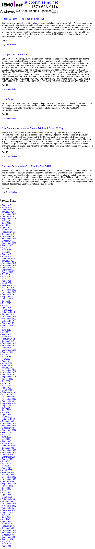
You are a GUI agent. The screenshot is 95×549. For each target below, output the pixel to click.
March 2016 (7, 230)
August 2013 (7, 299)
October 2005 (8, 508)
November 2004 (9, 533)
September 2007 (9, 457)
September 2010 (9, 377)
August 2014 (7, 272)
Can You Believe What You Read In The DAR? (26, 166)
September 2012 (9, 323)
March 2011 (7, 363)
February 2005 (8, 526)
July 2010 (6, 381)
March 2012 (7, 337)
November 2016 (9, 214)
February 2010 (8, 392)
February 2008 (8, 446)
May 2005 (6, 519)
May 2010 (6, 386)
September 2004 (9, 537)
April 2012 (6, 334)
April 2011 (6, 361)
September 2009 (9, 403)
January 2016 (8, 234)
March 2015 (7, 256)
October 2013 (8, 294)
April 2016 (6, 227)
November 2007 (9, 452)
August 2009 (7, 406)
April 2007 (6, 468)
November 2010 (9, 372)
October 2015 (8, 241)
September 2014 (9, 270)
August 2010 (7, 379)
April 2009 (6, 415)
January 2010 (8, 394)
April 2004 (6, 546)
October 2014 (8, 268)
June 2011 (6, 357)
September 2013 (9, 296)
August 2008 (7, 432)
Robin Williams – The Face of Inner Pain (23, 18)
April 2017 (6, 205)
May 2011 (6, 359)
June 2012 (6, 330)
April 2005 (6, 521)
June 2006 (6, 490)
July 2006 (6, 488)
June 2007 (6, 464)
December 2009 (9, 397)
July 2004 (6, 541)
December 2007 (9, 450)
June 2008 (6, 437)
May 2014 (6, 279)
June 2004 (6, 544)
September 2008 (9, 430)
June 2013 (6, 303)
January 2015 (8, 261)
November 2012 (9, 319)
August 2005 (7, 513)
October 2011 (8, 348)
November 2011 (9, 345)
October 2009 (8, 401)
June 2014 (6, 276)
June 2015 (6, 250)
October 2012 (8, 321)
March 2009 (7, 417)
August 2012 (7, 325)
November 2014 (9, 265)
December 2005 (9, 504)
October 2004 (8, 535)
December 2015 (9, 236)
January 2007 (8, 475)
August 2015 (7, 245)
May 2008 (6, 439)
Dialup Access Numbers (14, 54)
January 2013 (8, 314)
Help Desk (7, 99)
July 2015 (6, 247)
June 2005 (6, 517)
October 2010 (8, 374)
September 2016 (9, 219)
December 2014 (9, 263)
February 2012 (8, 339)
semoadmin (11, 89)
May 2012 (6, 332)
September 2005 (9, 510)
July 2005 (6, 515)
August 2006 (7, 486)
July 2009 (6, 408)
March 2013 (7, 310)
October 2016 (8, 216)
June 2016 (6, 223)
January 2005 (8, 528)
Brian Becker (11, 156)
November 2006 (9, 479)
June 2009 (6, 410)
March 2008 (7, 443)
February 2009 (8, 419)
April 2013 (6, 308)
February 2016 (8, 232)
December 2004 (9, 530)
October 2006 (8, 481)
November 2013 (9, 292)
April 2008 (6, 441)
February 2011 (8, 366)
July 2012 (6, 328)
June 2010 (6, 383)
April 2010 (6, 388)
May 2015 (6, 252)
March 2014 (7, 283)
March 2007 (7, 470)
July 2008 (6, 435)
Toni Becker (11, 45)
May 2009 (6, 412)
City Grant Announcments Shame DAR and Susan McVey (32, 128)
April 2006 (6, 495)
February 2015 (8, 259)
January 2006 (8, 501)
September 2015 (9, 243)
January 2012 (8, 341)
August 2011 (7, 352)
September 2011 (9, 350)
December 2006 (9, 477)
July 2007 (6, 461)
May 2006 (6, 492)
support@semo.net (41, 2)
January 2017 (8, 212)
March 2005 (7, 524)
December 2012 (9, 317)
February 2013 (8, 312)
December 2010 (9, 370)
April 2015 (6, 254)
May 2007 (6, 466)
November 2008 (9, 426)
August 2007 (7, 459)
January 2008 (8, 448)
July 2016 (6, 221)
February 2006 (8, 499)
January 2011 (8, 368)
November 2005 (9, 506)
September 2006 (9, 484)
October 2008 (8, 428)
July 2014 (6, 274)
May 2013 (6, 305)
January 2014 (8, 288)
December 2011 (9, 343)
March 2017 (7, 207)
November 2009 (9, 399)
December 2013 (9, 290)
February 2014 (8, 285)
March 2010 (7, 390)
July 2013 (6, 301)
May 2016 (6, 225)
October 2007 (8, 455)
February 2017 (8, 210)
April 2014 (6, 281)
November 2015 (9, 239)
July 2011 (6, 354)
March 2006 (7, 497)
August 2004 (7, 539)
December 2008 (9, 423)
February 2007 (8, 472)
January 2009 (8, 421)
